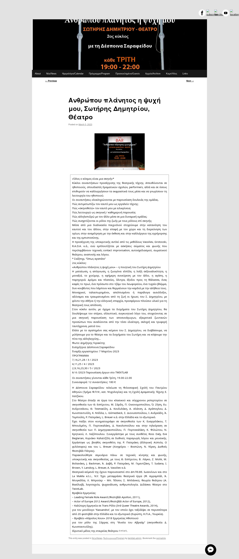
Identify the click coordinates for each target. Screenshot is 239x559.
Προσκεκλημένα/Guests (127, 73)
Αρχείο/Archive (152, 73)
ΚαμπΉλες (171, 73)
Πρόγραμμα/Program (99, 73)
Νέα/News (51, 73)
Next (190, 80)
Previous (51, 80)
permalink (161, 538)
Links (185, 73)
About (38, 73)
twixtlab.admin (135, 538)
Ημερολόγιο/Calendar (72, 73)
